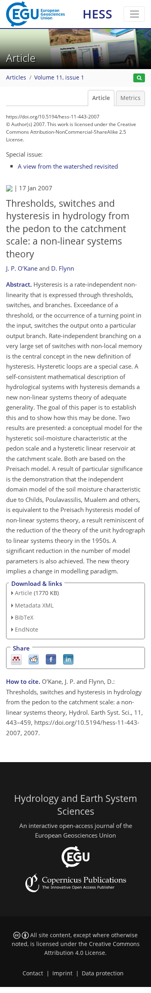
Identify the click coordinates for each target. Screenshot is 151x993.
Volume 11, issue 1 (59, 77)
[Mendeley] (16, 659)
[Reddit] (33, 659)
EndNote (26, 629)
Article (101, 98)
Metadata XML (34, 605)
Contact (33, 973)
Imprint (62, 973)
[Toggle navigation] (134, 14)
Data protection (103, 973)
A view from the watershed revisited (68, 166)
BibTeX (24, 617)
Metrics (130, 98)
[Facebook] (51, 659)
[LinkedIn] (68, 659)
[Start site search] (139, 78)
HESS (97, 14)
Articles (16, 77)
